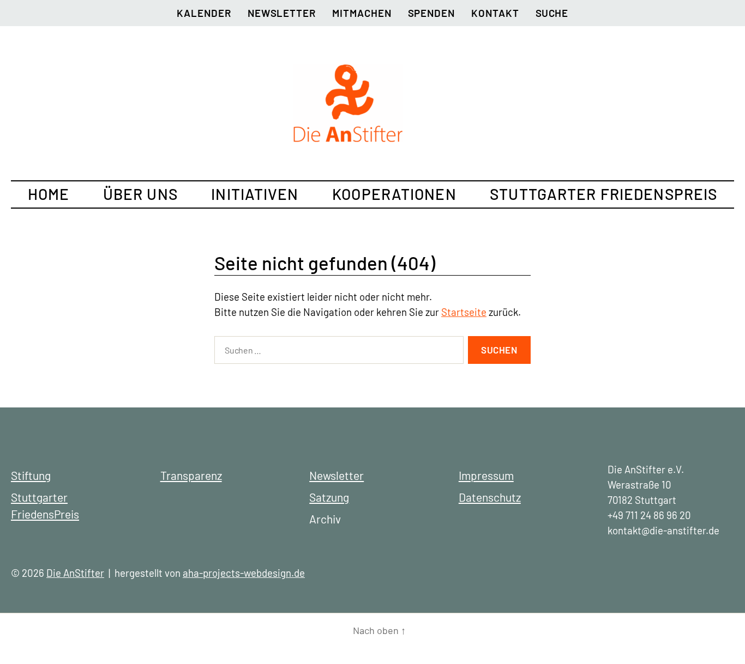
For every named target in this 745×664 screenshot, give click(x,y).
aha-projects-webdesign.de (244, 572)
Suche (552, 13)
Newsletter (282, 13)
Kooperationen (394, 194)
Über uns (140, 194)
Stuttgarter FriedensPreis (603, 194)
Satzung (329, 497)
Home (48, 194)
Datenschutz (490, 497)
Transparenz (191, 475)
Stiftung (31, 475)
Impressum (486, 475)
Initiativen (254, 194)
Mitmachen (361, 13)
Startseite (463, 312)
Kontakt (495, 13)
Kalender (204, 13)
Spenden (431, 13)
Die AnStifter (75, 572)
